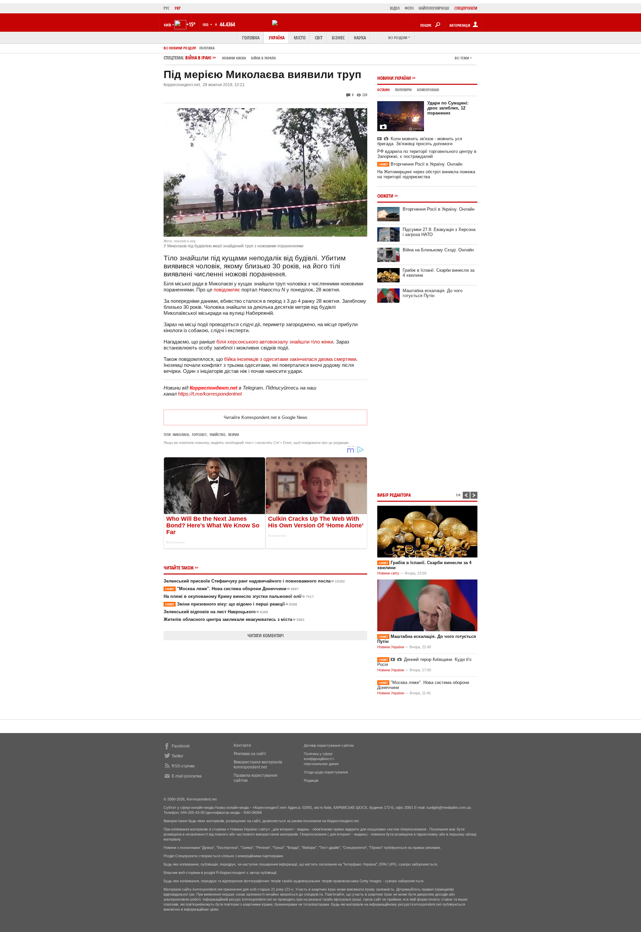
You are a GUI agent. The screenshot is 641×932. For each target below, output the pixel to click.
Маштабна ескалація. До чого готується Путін (432, 293)
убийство (217, 434)
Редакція (311, 780)
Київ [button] (167, 24)
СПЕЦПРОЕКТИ (465, 8)
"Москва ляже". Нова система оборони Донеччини (232, 588)
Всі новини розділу (180, 47)
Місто (299, 37)
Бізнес (338, 37)
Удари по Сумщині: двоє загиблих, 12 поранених (447, 107)
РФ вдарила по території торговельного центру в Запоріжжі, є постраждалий (426, 154)
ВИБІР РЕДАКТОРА (394, 495)
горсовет (199, 434)
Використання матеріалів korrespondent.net (258, 764)
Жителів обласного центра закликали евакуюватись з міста (234, 619)
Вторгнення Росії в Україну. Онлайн (420, 164)
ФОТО (409, 8)
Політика (207, 47)
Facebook (181, 746)
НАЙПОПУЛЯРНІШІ (434, 8)
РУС (167, 8)
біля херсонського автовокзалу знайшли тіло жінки (274, 341)
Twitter (177, 756)
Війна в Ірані (230, 57)
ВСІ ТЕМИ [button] (462, 57)
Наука (360, 37)
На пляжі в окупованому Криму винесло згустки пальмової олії (239, 596)
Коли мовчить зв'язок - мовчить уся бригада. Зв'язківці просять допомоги (419, 141)
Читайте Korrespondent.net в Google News (265, 417)
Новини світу (388, 573)
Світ (319, 37)
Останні (383, 89)
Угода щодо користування (326, 772)
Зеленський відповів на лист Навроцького (216, 611)
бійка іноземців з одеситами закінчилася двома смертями (290, 359)
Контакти (242, 745)
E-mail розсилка (187, 776)
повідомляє (227, 289)
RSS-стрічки (183, 766)
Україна (276, 37)
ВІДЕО (395, 8)
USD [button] (206, 24)
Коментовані (428, 89)
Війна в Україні (263, 57)
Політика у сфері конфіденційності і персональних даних (321, 759)
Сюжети (385, 196)
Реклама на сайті (250, 753)
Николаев (181, 434)
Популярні (403, 89)
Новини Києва (234, 57)
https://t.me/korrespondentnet (210, 394)
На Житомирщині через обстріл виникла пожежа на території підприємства (426, 174)
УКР (178, 8)
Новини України (394, 78)
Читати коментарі (265, 635)
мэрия (233, 434)
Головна (250, 37)
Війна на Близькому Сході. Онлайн (438, 249)
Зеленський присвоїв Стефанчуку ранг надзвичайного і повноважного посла (254, 581)
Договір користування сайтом (329, 745)
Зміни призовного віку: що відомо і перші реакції (231, 604)
